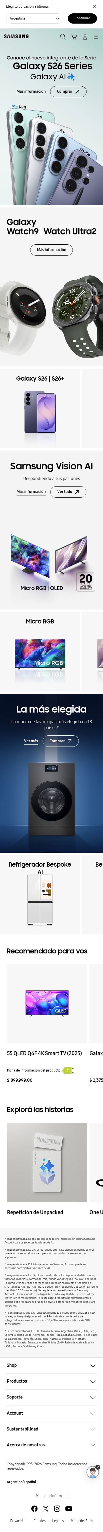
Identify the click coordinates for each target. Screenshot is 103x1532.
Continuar (82, 18)
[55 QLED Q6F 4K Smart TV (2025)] (47, 1003)
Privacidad (18, 1521)
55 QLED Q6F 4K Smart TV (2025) (44, 1053)
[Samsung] (15, 36)
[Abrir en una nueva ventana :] (51, 773)
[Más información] (51, 530)
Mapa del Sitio (82, 1521)
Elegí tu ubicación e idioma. (27, 6)
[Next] (97, 1023)
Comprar (64, 91)
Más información (31, 91)
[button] (51, 1365)
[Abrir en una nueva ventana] (34, 1508)
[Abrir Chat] (92, 1472)
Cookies (40, 1521)
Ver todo (64, 491)
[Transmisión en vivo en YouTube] (47, 1162)
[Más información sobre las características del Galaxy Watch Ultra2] (51, 286)
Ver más (31, 741)
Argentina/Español (21, 1482)
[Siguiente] (97, 408)
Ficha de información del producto (33, 1070)
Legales (58, 1521)
